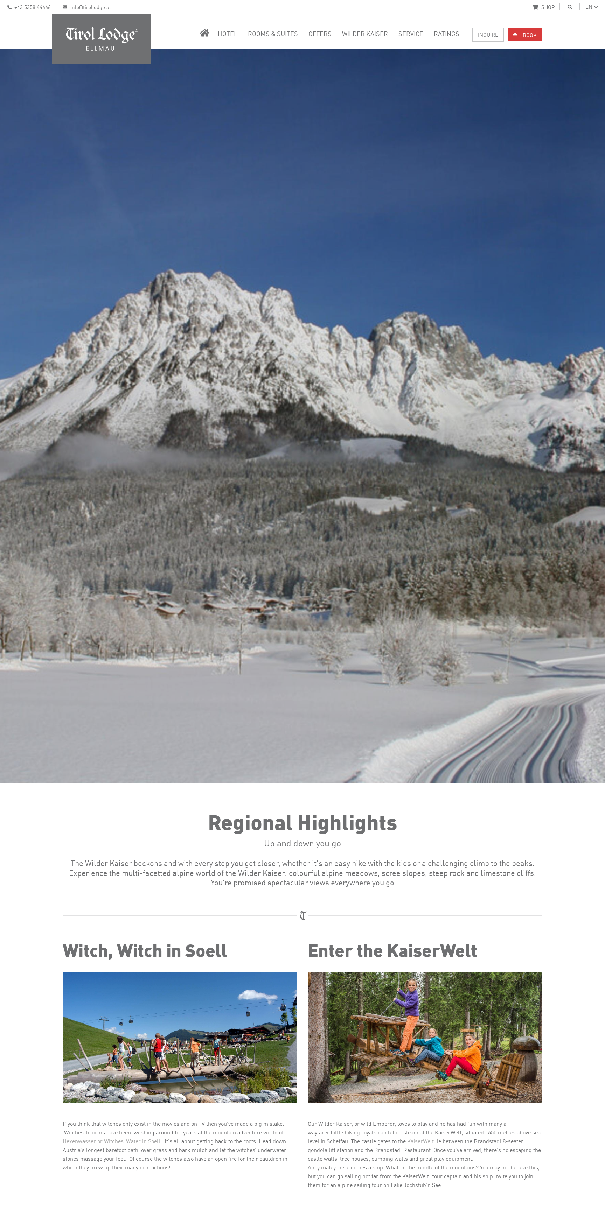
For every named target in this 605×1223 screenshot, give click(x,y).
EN (588, 6)
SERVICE (410, 33)
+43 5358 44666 (32, 7)
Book (529, 35)
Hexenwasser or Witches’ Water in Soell (111, 1141)
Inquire (488, 34)
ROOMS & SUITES (273, 33)
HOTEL (227, 33)
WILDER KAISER (365, 33)
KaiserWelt (420, 1141)
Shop (547, 6)
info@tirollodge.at (90, 7)
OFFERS (320, 33)
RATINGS (446, 33)
